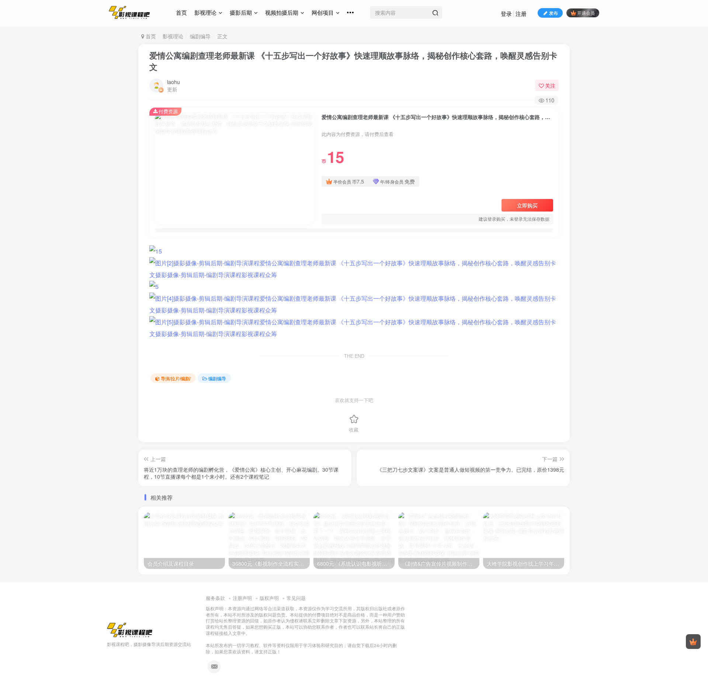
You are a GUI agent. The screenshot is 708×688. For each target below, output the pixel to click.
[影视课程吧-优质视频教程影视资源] (130, 629)
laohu (173, 81)
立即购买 (527, 205)
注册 (521, 13)
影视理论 (205, 12)
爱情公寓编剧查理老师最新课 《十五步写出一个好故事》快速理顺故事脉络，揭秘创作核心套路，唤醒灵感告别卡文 (353, 61)
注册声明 (242, 597)
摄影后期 (241, 12)
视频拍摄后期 (281, 12)
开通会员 (586, 13)
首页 (181, 12)
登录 (506, 13)
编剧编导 (200, 36)
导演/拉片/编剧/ (176, 378)
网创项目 (323, 12)
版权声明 (269, 597)
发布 (553, 13)
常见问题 (296, 597)
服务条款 (215, 597)
